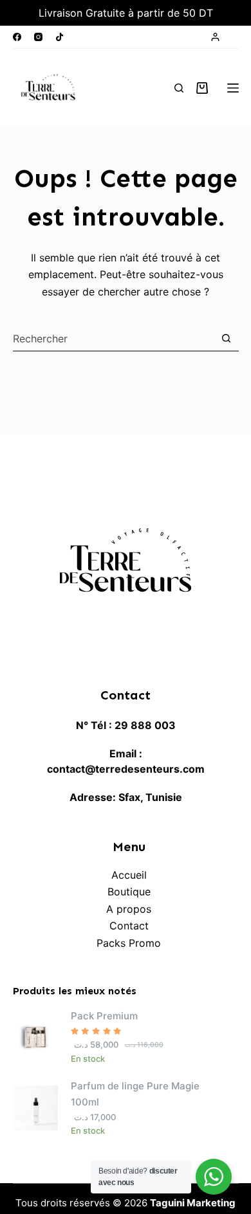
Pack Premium (104, 1016)
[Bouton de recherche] (226, 338)
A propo (126, 908)
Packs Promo (129, 943)
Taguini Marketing (193, 1203)
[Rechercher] (178, 88)
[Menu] (233, 88)
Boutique (129, 891)
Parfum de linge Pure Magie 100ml (135, 1094)
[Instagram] (38, 37)
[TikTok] (59, 37)
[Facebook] (17, 37)
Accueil (129, 874)
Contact (129, 925)
